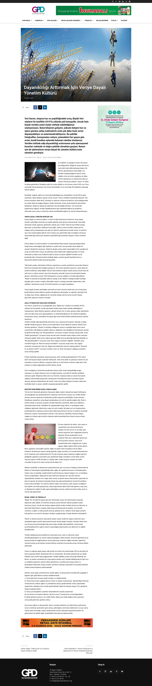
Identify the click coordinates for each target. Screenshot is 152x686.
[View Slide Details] (57, 622)
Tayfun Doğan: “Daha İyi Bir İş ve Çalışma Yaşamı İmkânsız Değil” (35, 650)
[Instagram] (119, 1)
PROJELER (88, 20)
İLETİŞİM (124, 20)
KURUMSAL (26, 20)
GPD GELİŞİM (51, 20)
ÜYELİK (113, 20)
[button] (112, 1)
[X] (126, 1)
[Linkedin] (122, 1)
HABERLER (38, 20)
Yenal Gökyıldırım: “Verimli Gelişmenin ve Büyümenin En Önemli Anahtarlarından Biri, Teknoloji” (78, 651)
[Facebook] (116, 1)
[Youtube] (129, 1)
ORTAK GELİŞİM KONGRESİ (70, 20)
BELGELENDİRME (102, 20)
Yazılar (23, 25)
